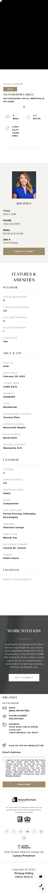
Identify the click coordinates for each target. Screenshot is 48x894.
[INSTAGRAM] (13, 831)
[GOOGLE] (41, 831)
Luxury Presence (24, 855)
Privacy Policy (13, 776)
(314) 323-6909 (11, 224)
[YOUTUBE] (27, 831)
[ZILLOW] (24, 838)
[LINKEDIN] (20, 831)
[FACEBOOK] (6, 831)
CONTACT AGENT (24, 251)
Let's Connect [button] (24, 677)
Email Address (12, 752)
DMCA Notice (24, 876)
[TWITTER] (34, 831)
